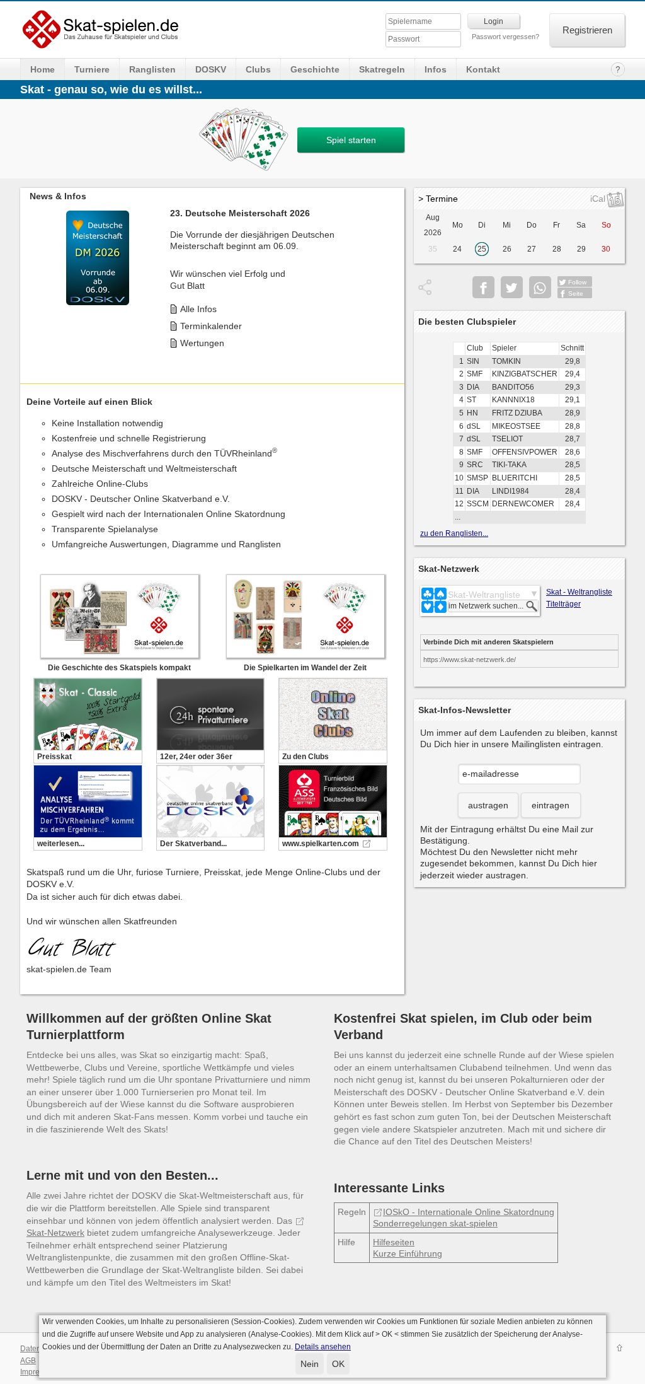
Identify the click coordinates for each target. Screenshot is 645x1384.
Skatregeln (382, 69)
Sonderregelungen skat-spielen (435, 1223)
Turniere (92, 69)
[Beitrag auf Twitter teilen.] (512, 287)
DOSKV (210, 69)
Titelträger (563, 604)
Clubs (258, 69)
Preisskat (54, 756)
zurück (32, 273)
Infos (436, 69)
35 (432, 249)
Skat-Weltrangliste (484, 595)
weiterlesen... (60, 843)
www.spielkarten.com (320, 843)
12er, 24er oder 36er (196, 756)
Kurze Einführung (407, 1253)
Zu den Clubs (305, 756)
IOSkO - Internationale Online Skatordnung (468, 1212)
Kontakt (483, 69)
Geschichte (315, 69)
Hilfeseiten (393, 1242)
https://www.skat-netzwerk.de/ (469, 659)
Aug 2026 (433, 225)
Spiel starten (351, 140)
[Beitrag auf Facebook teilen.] (483, 287)
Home (42, 69)
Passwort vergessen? (505, 36)
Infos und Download (220, 299)
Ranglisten (152, 69)
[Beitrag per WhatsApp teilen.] (540, 287)
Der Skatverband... (193, 843)
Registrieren (587, 30)
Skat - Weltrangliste (579, 592)
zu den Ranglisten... (454, 533)
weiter (391, 273)
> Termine (438, 199)
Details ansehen (323, 1346)
